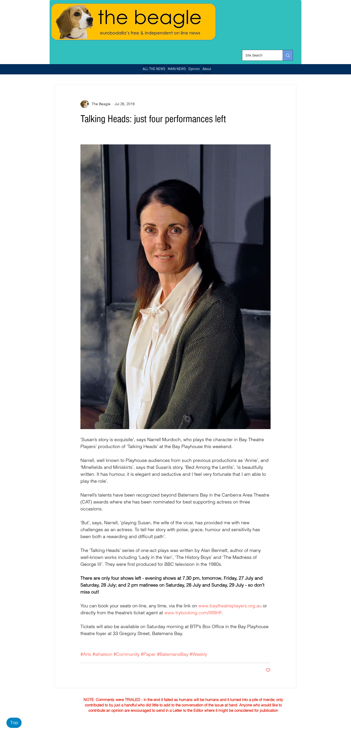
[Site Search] (288, 55)
